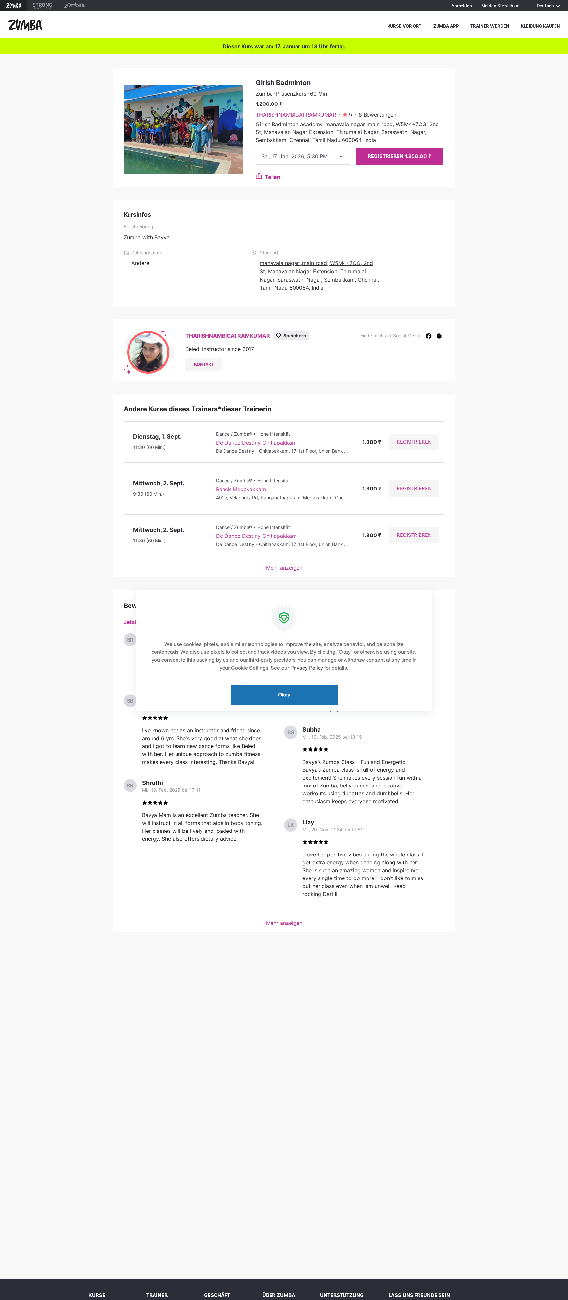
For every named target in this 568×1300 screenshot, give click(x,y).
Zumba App (446, 26)
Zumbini (74, 5)
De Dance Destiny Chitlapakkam (256, 442)
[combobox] (303, 156)
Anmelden (461, 6)
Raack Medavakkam (241, 489)
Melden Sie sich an (500, 6)
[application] (284, 650)
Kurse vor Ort (404, 26)
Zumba (13, 5)
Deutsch (546, 6)
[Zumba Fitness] (25, 25)
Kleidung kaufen (540, 26)
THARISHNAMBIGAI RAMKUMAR (296, 114)
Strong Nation (42, 5)
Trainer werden (489, 26)
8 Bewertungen (377, 114)
